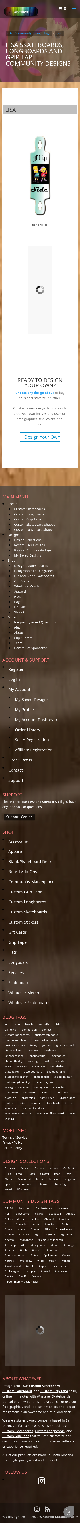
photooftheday (14, 1061)
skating (9, 1103)
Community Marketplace (31, 881)
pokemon (51, 1255)
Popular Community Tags (33, 550)
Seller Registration (32, 739)
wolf (23, 1276)
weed (46, 1271)
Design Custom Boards (31, 566)
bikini (58, 1024)
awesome (24, 1213)
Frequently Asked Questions (35, 622)
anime (64, 1208)
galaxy (25, 1234)
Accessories (19, 841)
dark (9, 1229)
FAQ (31, 801)
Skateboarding (56, 1071)
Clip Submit (23, 638)
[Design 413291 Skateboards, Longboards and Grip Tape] (40, 289)
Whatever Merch (26, 586)
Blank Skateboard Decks (30, 861)
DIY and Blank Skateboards (34, 576)
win (72, 1113)
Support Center (19, 816)
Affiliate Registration (34, 749)
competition (29, 1029)
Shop (11, 560)
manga (70, 1245)
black (71, 1213)
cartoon (65, 1219)
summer (36, 1103)
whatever (10, 1108)
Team (18, 643)
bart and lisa (40, 225)
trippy (32, 1271)
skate (8, 1066)
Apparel (20, 591)
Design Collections (28, 540)
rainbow (27, 1261)
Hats (17, 596)
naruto (53, 1250)
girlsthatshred (65, 1045)
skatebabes (57, 1066)
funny (33, 1045)
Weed (8, 1189)
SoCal (22, 1103)
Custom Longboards (29, 514)
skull (31, 1266)
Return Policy (12, 1147)
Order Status (20, 760)
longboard (50, 1050)
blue (36, 1219)
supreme (61, 1266)
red (41, 1261)
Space (8, 1184)
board (50, 1219)
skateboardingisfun (16, 1077)
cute (66, 1224)
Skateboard (19, 982)
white (10, 1276)
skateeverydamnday (17, 1082)
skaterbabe (61, 1092)
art (6, 1024)
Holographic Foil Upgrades (34, 571)
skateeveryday (44, 1082)
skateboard (12, 1071)
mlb (24, 1250)
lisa (59, 33)
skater (45, 1092)
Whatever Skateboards (29, 1002)
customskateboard (46, 1035)
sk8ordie (59, 1061)
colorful (22, 1224)
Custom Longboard (17, 1391)
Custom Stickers (23, 922)
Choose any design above (34, 393)
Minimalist (24, 1179)
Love (68, 1174)
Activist (24, 1168)
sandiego (33, 1061)
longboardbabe (14, 1056)
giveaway (32, 1050)
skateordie (11, 1092)
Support (15, 780)
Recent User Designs (29, 545)
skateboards (41, 1077)
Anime (54, 1168)
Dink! (8, 1174)
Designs (14, 535)
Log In (14, 679)
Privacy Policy (12, 1142)
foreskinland (65, 1229)
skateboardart (33, 1071)
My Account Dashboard (36, 719)
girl (38, 1234)
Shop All (20, 612)
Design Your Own (42, 437)
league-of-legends (51, 1240)
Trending (60, 1184)
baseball (55, 1213)
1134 (10, 1208)
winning (9, 1119)
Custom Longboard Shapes (34, 529)
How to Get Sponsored (30, 648)
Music (40, 1179)
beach (29, 1024)
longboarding (37, 1056)
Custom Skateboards (29, 509)
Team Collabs (26, 1184)
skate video (47, 1098)
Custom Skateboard (44, 1385)
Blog (17, 627)
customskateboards (46, 1040)
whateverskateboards (18, 1113)
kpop (57, 1174)
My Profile (24, 709)
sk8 (47, 1061)
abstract (25, 1208)
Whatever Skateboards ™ (58, 1517)
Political (53, 1179)
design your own (15, 1045)
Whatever (23, 1189)
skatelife (58, 1087)
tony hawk (53, 1103)
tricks (68, 1103)
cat (8, 1224)
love (55, 1245)
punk (67, 1255)
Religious (69, 1179)
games (46, 1045)
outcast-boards (16, 1255)
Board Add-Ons (22, 871)
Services (16, 972)
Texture (44, 1184)
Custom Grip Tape (27, 519)
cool (37, 1224)
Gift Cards (21, 581)
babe (17, 1024)
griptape (67, 1234)
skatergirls (28, 1098)
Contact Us (50, 801)
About (18, 633)
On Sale (20, 607)
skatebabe (38, 1066)
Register (16, 669)
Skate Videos (67, 1098)
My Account (19, 689)
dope (36, 1229)
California (11, 1029)
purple (11, 1261)
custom (51, 1224)
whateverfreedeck (33, 1108)
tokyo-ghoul (14, 1271)
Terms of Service (14, 1137)
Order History (27, 729)
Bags (17, 602)
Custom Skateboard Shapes (34, 524)
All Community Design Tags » (23, 1281)
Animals (40, 1168)
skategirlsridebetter (17, 1087)
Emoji (19, 1174)
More (12, 617)
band (40, 1213)
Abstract (10, 1168)
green (51, 1234)
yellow (37, 1276)
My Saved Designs (27, 555)
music (37, 1250)
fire (48, 1229)
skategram (41, 1087)
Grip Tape (17, 942)
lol (24, 1245)
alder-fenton (45, 1208)
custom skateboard (16, 1040)
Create (13, 504)
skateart (22, 1066)
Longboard (18, 962)
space (44, 1266)
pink (35, 1255)
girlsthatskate (13, 1050)
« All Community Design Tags (28, 33)
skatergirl (10, 1098)
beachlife (43, 1024)
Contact (15, 770)
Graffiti (44, 1174)
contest (46, 1029)
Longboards (58, 1056)
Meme (9, 1179)
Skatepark (29, 1092)
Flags (31, 1174)
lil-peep (11, 1245)
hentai (10, 1240)
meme (11, 1250)
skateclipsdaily (63, 1077)
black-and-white (16, 1219)
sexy (53, 1261)
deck (22, 1229)
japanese (27, 1240)
